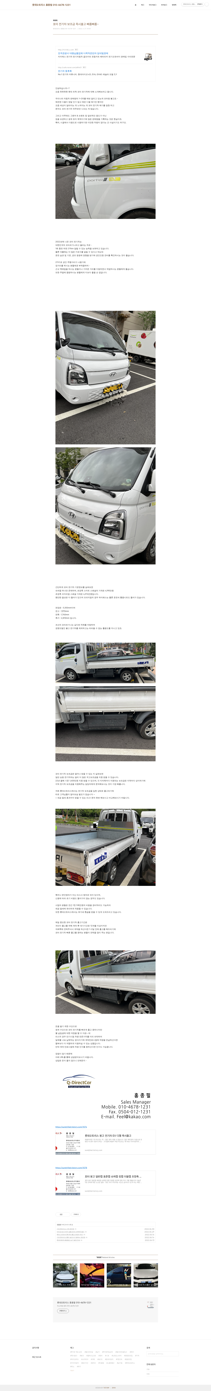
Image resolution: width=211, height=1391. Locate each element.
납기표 (120, 1363)
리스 (72, 1367)
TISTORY (106, 1388)
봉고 (82, 1356)
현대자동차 (109, 1359)
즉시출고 (74, 1356)
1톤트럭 (119, 1359)
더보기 (72, 1370)
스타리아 (85, 1359)
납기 (98, 1352)
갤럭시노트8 (91, 1356)
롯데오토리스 (130, 1363)
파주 (132, 1352)
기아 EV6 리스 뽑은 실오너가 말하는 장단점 (71, 1237)
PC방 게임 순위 (76, 1352)
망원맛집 (129, 1359)
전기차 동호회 (65, 71)
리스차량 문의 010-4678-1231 (68, 1306)
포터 (101, 1356)
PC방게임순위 (108, 1352)
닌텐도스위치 (117, 1356)
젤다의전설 (89, 1352)
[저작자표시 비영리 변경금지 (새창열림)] (84, 1214)
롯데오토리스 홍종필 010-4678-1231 (51, 4)
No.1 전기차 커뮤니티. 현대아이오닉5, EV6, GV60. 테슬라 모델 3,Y (87, 74)
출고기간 (85, 1363)
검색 (176, 1354)
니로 (107, 1356)
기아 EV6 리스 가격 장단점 (65, 1229)
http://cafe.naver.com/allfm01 (70, 67)
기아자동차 (75, 1363)
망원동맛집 (128, 1356)
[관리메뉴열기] (207, 4)
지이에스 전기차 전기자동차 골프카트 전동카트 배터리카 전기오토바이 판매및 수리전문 (96, 56)
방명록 (174, 5)
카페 (93, 1359)
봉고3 (100, 1359)
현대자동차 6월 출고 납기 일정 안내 (68, 1240)
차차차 (59, 1225)
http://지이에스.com (66, 50)
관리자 (114, 1388)
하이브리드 (75, 1359)
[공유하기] (64, 1214)
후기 (79, 1367)
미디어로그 (152, 5)
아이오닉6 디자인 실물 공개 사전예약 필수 (70, 1232)
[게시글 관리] (67, 1214)
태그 (142, 5)
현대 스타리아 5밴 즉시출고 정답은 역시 (70, 1234)
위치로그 (164, 5)
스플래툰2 (110, 1363)
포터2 (94, 1363)
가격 (137, 1356)
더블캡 (101, 1363)
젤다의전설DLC (121, 1352)
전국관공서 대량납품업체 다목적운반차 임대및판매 (83, 53)
